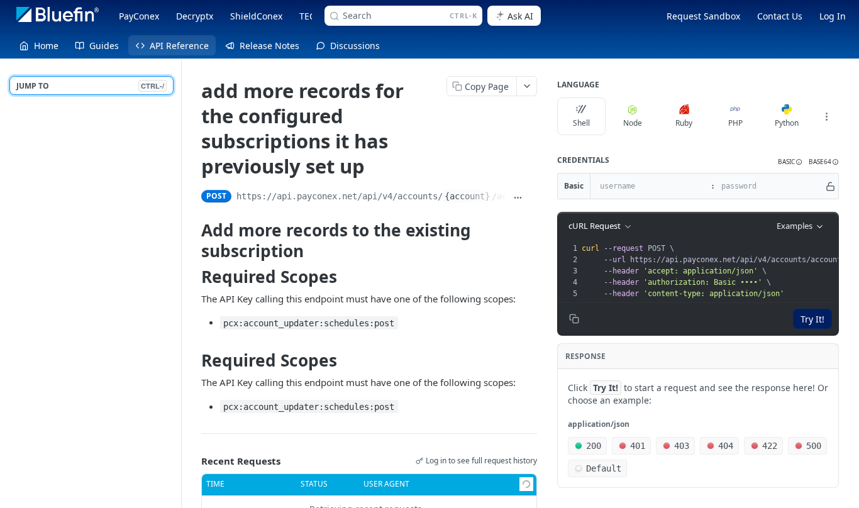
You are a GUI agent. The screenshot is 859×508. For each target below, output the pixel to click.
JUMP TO (90, 85)
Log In (832, 16)
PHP (735, 123)
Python (787, 123)
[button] (790, 162)
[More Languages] (826, 116)
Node (632, 123)
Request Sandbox (703, 16)
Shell (581, 123)
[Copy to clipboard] (532, 197)
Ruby (683, 123)
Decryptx (194, 16)
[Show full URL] (518, 197)
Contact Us (779, 16)
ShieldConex (256, 16)
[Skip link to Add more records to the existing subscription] (194, 241)
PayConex (139, 16)
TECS (309, 16)
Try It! (812, 319)
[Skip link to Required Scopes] (194, 277)
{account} (467, 196)
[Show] (830, 186)
